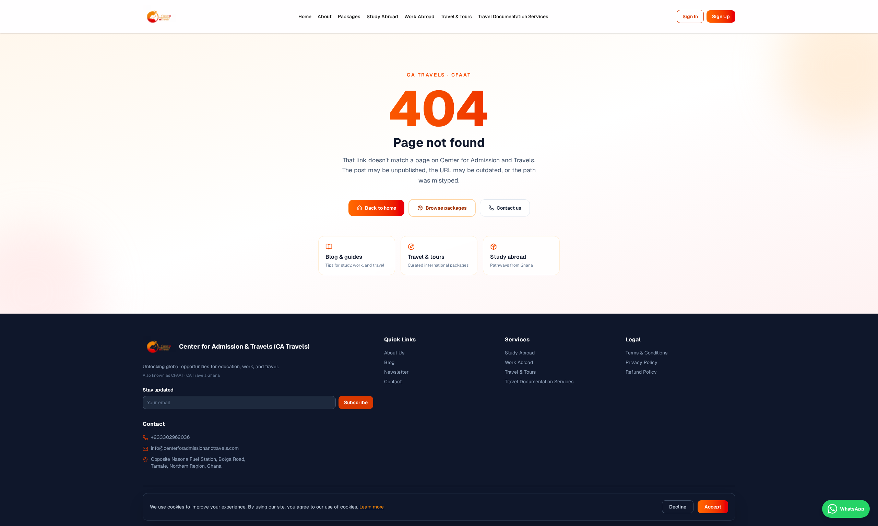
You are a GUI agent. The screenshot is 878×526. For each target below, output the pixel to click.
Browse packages (446, 208)
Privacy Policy (641, 362)
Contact (393, 381)
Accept (712, 507)
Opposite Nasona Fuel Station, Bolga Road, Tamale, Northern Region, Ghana (198, 462)
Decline (677, 507)
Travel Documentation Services (513, 16)
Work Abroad (419, 16)
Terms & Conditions (646, 353)
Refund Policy (641, 372)
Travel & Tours (456, 16)
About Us (394, 353)
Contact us (509, 208)
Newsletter (396, 372)
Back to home (380, 208)
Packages (349, 16)
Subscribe (356, 402)
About (325, 16)
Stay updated (158, 390)
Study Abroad (382, 16)
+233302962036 (170, 437)
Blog (389, 362)
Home (304, 16)
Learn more (371, 507)
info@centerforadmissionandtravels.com (195, 448)
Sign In (690, 16)
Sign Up (721, 16)
